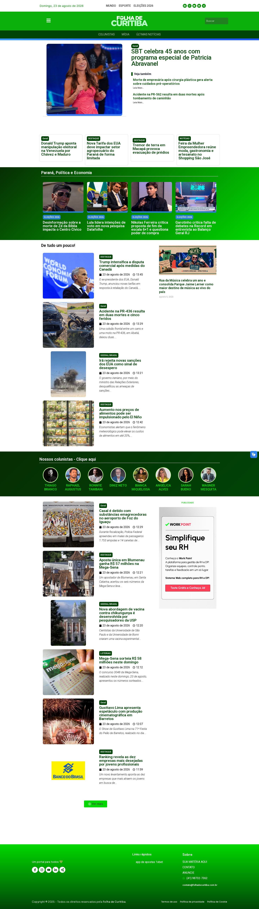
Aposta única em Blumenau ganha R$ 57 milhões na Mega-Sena (121, 563)
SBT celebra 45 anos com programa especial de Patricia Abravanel (171, 57)
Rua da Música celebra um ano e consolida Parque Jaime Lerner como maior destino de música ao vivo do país (186, 286)
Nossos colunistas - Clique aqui (67, 459)
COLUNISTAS (106, 34)
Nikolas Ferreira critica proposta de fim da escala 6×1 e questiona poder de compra (149, 227)
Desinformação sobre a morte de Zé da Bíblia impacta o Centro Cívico (62, 226)
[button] (95, 804)
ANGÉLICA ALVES (163, 487)
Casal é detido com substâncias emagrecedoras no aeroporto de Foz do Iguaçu (123, 516)
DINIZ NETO (118, 485)
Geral (135, 46)
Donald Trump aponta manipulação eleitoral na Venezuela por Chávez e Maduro (59, 148)
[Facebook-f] (35, 870)
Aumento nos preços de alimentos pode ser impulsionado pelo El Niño (120, 413)
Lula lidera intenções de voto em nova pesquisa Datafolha (106, 226)
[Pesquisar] (226, 21)
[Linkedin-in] (55, 870)
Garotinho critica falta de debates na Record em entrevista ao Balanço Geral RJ (195, 227)
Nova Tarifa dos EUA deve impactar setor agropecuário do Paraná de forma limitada (104, 150)
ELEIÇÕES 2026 (143, 5)
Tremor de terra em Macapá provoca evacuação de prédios (151, 149)
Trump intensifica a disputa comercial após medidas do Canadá (122, 265)
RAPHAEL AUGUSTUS (73, 487)
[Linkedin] (199, 6)
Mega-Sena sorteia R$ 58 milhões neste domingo (120, 660)
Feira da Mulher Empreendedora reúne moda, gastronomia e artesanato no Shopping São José (197, 150)
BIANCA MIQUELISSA (141, 487)
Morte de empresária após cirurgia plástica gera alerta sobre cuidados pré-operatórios (172, 81)
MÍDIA (125, 34)
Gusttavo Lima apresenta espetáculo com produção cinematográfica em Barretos (120, 713)
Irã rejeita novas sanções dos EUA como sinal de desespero (120, 364)
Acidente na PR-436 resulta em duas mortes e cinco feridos (122, 315)
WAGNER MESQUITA (208, 487)
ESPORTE (125, 5)
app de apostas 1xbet (149, 862)
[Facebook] (185, 6)
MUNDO (111, 5)
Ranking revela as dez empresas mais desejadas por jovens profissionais (121, 760)
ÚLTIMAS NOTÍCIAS (148, 34)
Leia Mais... (138, 88)
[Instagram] (190, 6)
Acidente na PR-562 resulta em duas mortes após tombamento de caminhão (169, 96)
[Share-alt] (204, 6)
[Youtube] (194, 6)
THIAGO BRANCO (50, 487)
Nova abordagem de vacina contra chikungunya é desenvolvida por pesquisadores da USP (121, 614)
